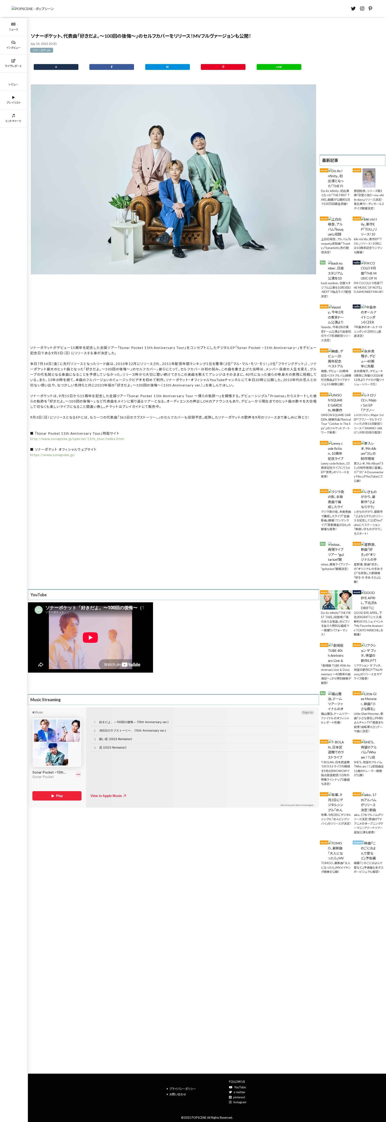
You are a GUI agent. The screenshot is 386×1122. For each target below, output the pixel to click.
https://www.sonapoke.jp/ (52, 455)
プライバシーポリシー (182, 1089)
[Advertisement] (173, 311)
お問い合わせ (177, 1094)
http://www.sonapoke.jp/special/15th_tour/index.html (77, 439)
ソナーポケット (42, 50)
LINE (279, 67)
